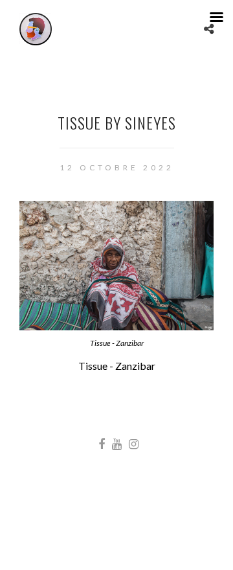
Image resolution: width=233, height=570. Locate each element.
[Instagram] (133, 444)
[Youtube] (116, 444)
